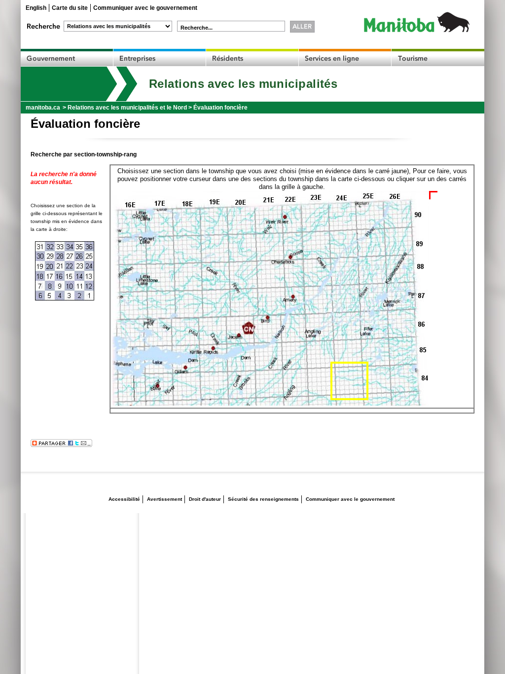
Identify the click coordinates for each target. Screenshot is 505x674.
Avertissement (164, 499)
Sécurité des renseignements (263, 499)
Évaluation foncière (220, 107)
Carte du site (70, 7)
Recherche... (196, 28)
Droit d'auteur (205, 499)
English (36, 7)
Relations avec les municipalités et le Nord (127, 107)
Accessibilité (124, 499)
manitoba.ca (43, 107)
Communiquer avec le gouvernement (145, 7)
